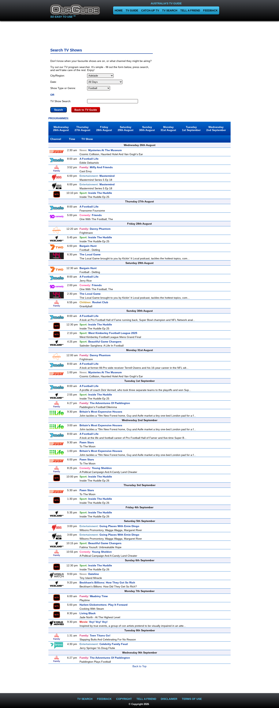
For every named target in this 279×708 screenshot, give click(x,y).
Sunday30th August (147, 128)
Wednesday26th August (61, 128)
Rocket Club (94, 302)
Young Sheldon (96, 468)
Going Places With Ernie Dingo (109, 526)
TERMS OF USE (192, 698)
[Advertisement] (139, 33)
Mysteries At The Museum (101, 150)
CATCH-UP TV (150, 10)
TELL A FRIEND (190, 10)
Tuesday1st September (191, 128)
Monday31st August (168, 128)
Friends (91, 215)
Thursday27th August (82, 128)
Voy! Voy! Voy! (94, 621)
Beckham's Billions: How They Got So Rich (107, 582)
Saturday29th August (125, 128)
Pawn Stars (87, 442)
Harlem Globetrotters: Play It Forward (104, 604)
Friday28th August (104, 128)
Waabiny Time (94, 596)
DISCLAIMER (169, 698)
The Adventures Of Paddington (105, 403)
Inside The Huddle (96, 192)
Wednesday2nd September (216, 128)
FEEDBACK (210, 10)
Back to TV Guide (85, 109)
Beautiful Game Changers (100, 341)
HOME (119, 10)
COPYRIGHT (124, 698)
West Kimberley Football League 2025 (108, 333)
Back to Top (139, 666)
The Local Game (90, 254)
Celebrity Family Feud (104, 644)
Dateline (89, 573)
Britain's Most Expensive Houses (101, 411)
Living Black (88, 613)
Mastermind (97, 175)
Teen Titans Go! (95, 635)
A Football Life (89, 158)
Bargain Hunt (88, 245)
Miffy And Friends (96, 167)
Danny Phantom (95, 228)
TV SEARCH (169, 10)
